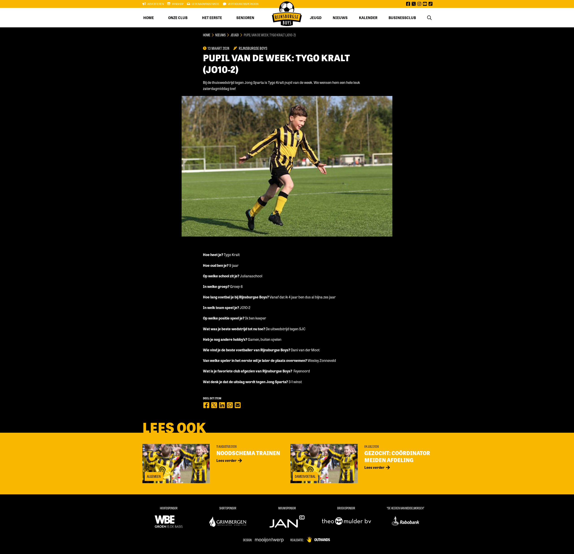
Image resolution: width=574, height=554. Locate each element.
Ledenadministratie (206, 4)
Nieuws (340, 17)
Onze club (177, 17)
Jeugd (316, 17)
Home (148, 17)
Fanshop (177, 4)
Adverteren (155, 4)
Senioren (245, 17)
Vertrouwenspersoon (243, 4)
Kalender (368, 17)
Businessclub (402, 17)
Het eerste (212, 17)
